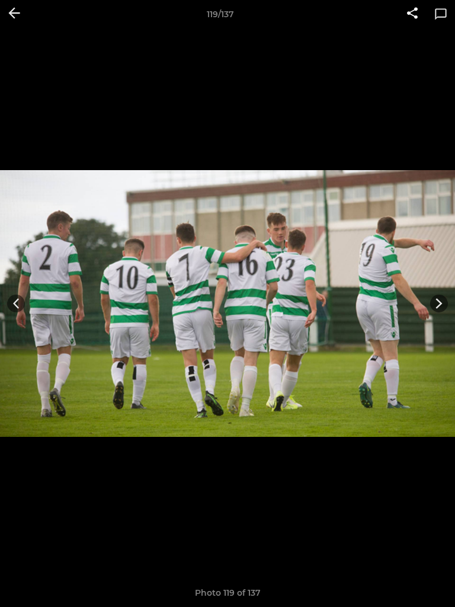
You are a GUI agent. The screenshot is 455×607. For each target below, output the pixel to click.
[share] (412, 14)
